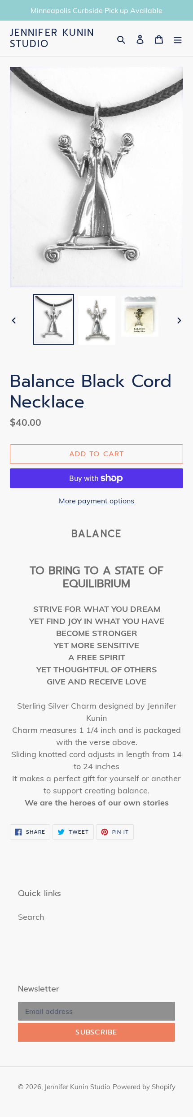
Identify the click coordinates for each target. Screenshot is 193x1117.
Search (31, 917)
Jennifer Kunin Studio (52, 38)
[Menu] (177, 38)
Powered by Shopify (144, 1086)
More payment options (96, 500)
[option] (53, 319)
